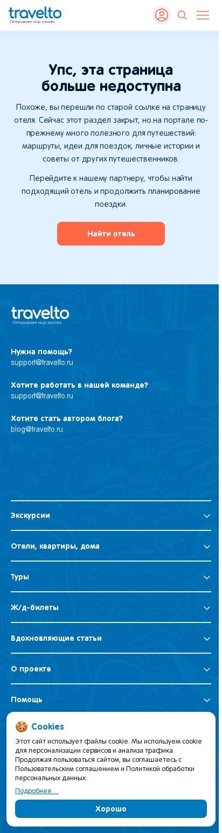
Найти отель (111, 233)
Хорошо (111, 808)
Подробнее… (37, 791)
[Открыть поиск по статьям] (182, 15)
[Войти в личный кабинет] (161, 15)
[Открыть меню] (202, 15)
